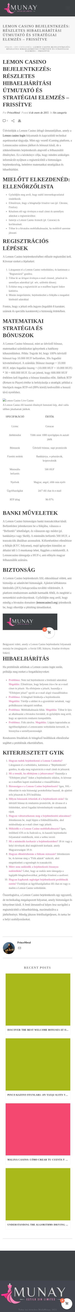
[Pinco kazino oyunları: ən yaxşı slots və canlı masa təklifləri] (38, 1064)
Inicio (8, 47)
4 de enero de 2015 (39, 112)
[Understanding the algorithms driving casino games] (38, 1194)
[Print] (21, 120)
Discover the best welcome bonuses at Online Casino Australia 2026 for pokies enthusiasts (38, 1030)
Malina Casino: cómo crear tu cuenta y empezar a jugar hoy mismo (38, 1159)
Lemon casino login (14, 135)
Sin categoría (22, 47)
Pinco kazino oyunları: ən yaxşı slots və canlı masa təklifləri (38, 1095)
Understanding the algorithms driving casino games (38, 1224)
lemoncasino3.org (47, 602)
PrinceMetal (13, 112)
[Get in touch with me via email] (19, 948)
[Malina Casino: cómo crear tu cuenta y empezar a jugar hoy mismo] (38, 1129)
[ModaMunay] (35, 1293)
